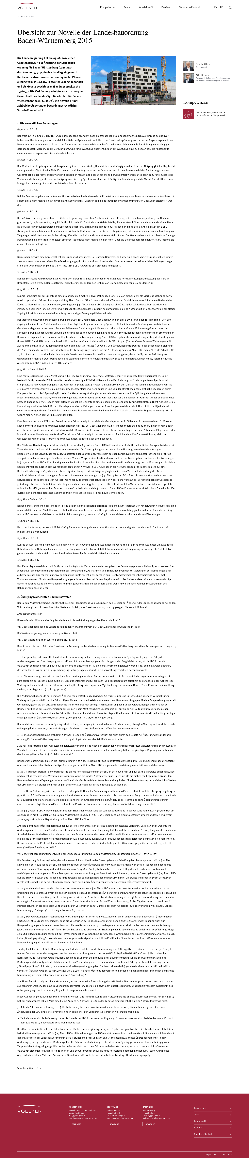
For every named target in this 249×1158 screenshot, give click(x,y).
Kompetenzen (200, 1108)
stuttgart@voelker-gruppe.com (120, 1118)
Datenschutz (226, 1155)
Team (196, 1115)
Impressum (211, 1155)
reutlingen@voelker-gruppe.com (83, 1118)
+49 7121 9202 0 (77, 1116)
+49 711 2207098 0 (116, 1116)
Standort (76, 1124)
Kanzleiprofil (200, 1121)
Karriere (198, 1128)
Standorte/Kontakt (203, 1134)
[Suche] (230, 7)
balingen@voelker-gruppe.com (156, 1118)
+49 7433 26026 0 (152, 1116)
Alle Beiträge (27, 16)
